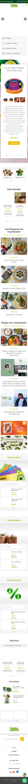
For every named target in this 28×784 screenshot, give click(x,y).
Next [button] (25, 19)
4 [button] (11, 155)
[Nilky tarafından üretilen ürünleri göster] (21, 715)
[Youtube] (14, 763)
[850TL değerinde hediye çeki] (5, 502)
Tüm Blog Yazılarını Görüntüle (13, 326)
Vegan (8, 38)
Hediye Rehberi (14, 520)
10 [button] (19, 155)
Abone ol (22, 739)
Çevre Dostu (11, 48)
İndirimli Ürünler (14, 580)
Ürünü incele (14, 143)
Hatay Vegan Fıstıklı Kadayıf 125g (18, 622)
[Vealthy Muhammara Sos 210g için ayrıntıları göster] (20, 197)
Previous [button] (2, 19)
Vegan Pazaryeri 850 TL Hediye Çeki (17, 499)
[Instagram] (17, 763)
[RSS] (20, 763)
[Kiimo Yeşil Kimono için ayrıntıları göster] (5, 565)
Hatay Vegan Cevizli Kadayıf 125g (18, 612)
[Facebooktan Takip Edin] (11, 763)
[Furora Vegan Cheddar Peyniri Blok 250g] (14, 85)
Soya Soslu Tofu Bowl (14, 315)
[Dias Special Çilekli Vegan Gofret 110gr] (7, 654)
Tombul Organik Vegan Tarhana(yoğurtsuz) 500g (18, 697)
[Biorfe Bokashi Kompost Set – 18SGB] (7, 689)
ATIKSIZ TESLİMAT (13, 53)
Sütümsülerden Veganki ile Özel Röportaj (14, 413)
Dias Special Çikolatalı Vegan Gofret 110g (21, 664)
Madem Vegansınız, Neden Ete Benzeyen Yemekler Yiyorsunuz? (14, 353)
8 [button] (16, 155)
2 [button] (8, 155)
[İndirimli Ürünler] (14, 593)
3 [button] (9, 155)
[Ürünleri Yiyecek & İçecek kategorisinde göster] (8, 172)
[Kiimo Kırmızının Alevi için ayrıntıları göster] (5, 555)
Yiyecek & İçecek (9, 177)
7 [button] (15, 155)
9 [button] (18, 155)
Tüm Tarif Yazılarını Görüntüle (13, 235)
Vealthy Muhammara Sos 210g (20, 207)
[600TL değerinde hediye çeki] (5, 492)
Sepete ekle (8, 213)
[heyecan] (8, 763)
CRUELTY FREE (11, 43)
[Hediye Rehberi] (14, 533)
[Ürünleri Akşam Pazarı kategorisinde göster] (19, 172)
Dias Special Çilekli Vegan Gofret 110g (7, 663)
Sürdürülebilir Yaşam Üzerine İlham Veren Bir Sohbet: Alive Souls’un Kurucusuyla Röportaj (14, 384)
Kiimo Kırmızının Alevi (16, 552)
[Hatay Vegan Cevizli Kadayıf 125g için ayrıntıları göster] (5, 615)
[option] (14, 19)
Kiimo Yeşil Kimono (16, 562)
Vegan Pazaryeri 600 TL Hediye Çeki (17, 489)
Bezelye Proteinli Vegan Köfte (14, 288)
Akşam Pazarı (20, 177)
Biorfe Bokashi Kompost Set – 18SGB (18, 687)
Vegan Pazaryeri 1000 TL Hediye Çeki (8, 207)
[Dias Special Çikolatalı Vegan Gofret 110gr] (20, 654)
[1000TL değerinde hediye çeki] (7, 197)
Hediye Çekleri (14, 457)
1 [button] (10, 181)
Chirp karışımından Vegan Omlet (14, 261)
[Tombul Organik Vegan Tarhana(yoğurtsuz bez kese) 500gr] (7, 698)
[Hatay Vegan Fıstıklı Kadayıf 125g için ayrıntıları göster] (5, 625)
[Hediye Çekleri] (14, 470)
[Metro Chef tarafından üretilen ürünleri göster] (7, 715)
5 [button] (12, 155)
